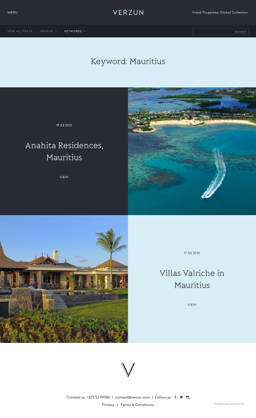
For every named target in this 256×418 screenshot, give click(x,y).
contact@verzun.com (132, 397)
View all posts (20, 31)
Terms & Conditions (137, 404)
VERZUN (128, 12)
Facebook (177, 398)
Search (240, 31)
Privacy (108, 404)
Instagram (189, 398)
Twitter (183, 398)
